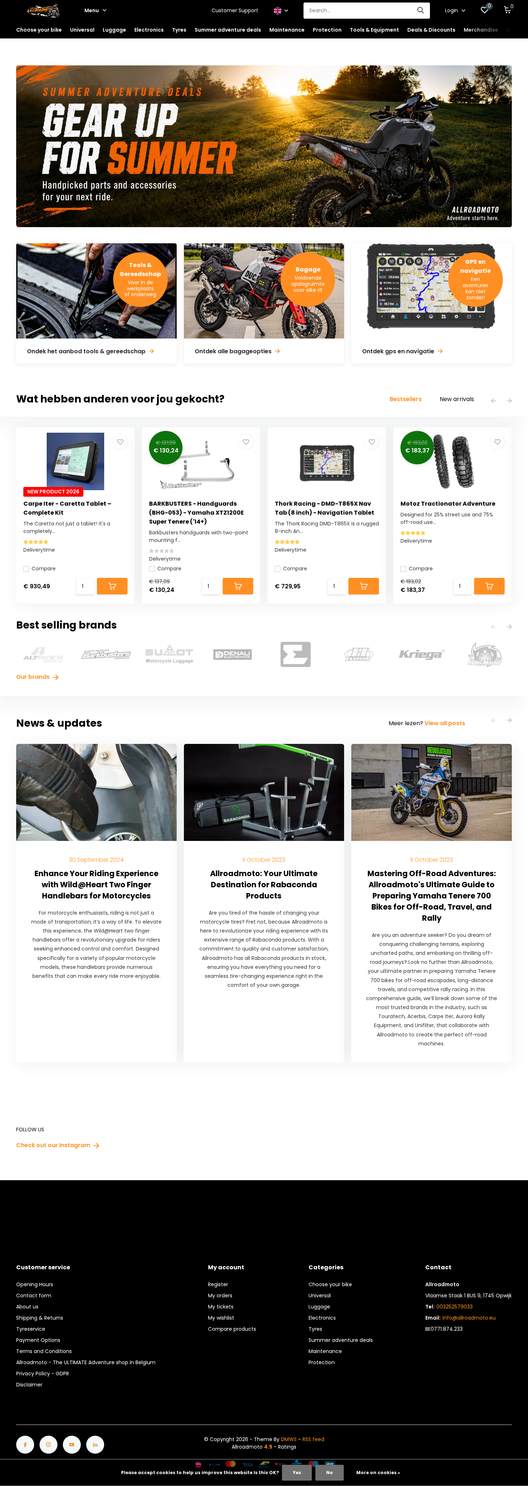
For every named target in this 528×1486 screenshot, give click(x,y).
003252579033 (454, 1306)
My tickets (220, 1306)
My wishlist (221, 1317)
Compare (44, 568)
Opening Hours (34, 1284)
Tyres (315, 1329)
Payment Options (38, 1340)
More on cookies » (378, 1472)
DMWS (289, 1439)
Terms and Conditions (44, 1351)
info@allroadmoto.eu (469, 1317)
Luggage (319, 1306)
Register (218, 1284)
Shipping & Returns (39, 1317)
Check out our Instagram (54, 1145)
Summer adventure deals (228, 29)
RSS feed (313, 1439)
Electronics (322, 1317)
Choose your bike (330, 1284)
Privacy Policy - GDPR (42, 1373)
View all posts (445, 723)
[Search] (421, 11)
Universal (320, 1295)
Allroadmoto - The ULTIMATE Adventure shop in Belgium (86, 1362)
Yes (297, 1472)
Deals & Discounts (431, 29)
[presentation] (493, 401)
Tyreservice (30, 1329)
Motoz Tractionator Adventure (447, 504)
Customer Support (235, 10)
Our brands (33, 677)
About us (27, 1306)
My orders (220, 1295)
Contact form (33, 1295)
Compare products (232, 1329)
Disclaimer (29, 1384)
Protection (322, 1362)
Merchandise (481, 29)
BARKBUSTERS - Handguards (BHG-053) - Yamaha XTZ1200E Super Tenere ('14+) (196, 513)
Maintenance (325, 1351)
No (329, 1472)
